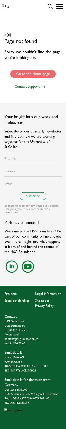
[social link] (11, 266)
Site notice (42, 301)
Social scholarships (16, 301)
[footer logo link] (33, 415)
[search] (50, 6)
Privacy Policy (44, 306)
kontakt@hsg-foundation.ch (21, 339)
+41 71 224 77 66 (14, 343)
